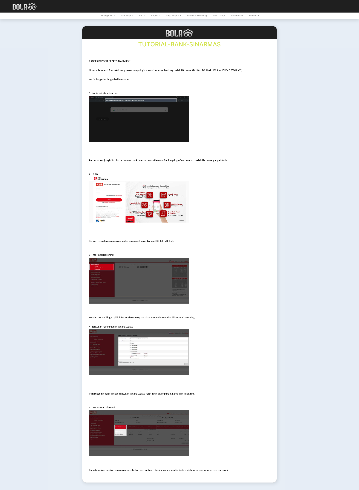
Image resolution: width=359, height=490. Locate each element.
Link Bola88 (127, 15)
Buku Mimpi (219, 15)
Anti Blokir (254, 15)
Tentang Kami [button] (107, 15)
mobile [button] (154, 15)
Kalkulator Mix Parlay (197, 15)
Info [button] (141, 15)
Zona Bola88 (237, 15)
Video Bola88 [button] (172, 15)
